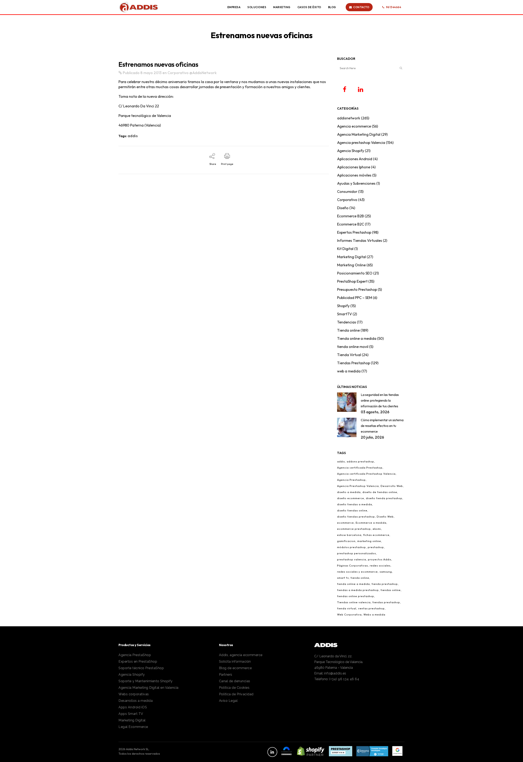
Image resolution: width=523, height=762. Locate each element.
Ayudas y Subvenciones (356, 183)
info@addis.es (335, 673)
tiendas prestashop (386, 602)
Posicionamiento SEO (354, 273)
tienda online (360, 577)
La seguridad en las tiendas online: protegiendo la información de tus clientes (380, 400)
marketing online (369, 541)
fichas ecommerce (376, 535)
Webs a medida (374, 614)
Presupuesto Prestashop (357, 289)
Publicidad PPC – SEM (354, 297)
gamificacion (346, 541)
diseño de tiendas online (379, 492)
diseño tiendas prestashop (356, 516)
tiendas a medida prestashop (358, 590)
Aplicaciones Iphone (353, 167)
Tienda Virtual (349, 354)
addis (133, 135)
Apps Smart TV (130, 714)
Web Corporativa (349, 614)
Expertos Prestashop (354, 232)
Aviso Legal (228, 701)
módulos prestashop (351, 547)
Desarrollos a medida (135, 701)
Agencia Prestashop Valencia (358, 486)
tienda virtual (346, 608)
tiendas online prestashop (355, 596)
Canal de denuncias (234, 681)
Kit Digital (345, 248)
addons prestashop (360, 461)
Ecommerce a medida (371, 522)
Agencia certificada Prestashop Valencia (366, 473)
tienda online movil (352, 346)
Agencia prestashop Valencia (361, 142)
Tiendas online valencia (354, 602)
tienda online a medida (353, 583)
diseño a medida (349, 492)
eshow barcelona (349, 535)
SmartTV (344, 314)
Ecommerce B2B (350, 216)
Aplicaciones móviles (354, 175)
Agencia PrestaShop (134, 655)
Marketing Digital (351, 256)
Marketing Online (351, 265)
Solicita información (235, 661)
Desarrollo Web (392, 486)
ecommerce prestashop (354, 528)
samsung (386, 571)
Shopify (343, 305)
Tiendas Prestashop (353, 363)
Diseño (343, 207)
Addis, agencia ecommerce (241, 655)
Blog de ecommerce (235, 668)
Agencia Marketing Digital (358, 134)
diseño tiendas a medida (354, 504)
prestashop (376, 547)
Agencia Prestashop (351, 479)
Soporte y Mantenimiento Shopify (145, 681)
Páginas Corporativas (352, 565)
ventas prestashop (371, 608)
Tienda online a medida (356, 338)
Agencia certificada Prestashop (359, 467)
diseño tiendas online (352, 510)
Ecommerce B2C (350, 224)
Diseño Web (385, 516)
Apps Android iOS (132, 707)
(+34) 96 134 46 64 (344, 679)
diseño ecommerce (350, 498)
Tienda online (348, 330)
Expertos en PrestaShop (137, 661)
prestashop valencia (351, 559)
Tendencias (346, 322)
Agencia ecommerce (354, 126)
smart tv (343, 577)
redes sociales (380, 565)
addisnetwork (348, 118)
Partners (225, 674)
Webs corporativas (133, 694)
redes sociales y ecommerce (357, 571)
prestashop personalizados (356, 553)
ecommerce (345, 522)
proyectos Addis (379, 559)
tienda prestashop (385, 583)
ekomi (377, 528)
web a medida (349, 371)
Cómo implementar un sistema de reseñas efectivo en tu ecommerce (382, 425)
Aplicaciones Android (354, 159)
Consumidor (347, 191)
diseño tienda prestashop (384, 498)
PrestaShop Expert (352, 281)
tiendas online (391, 590)
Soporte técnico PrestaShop (141, 668)
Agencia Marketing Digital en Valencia (148, 688)
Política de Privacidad (236, 694)
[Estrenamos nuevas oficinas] (120, 72)
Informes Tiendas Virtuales (359, 240)
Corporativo (178, 72)
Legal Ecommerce (133, 727)
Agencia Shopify (350, 150)
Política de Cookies (234, 688)
